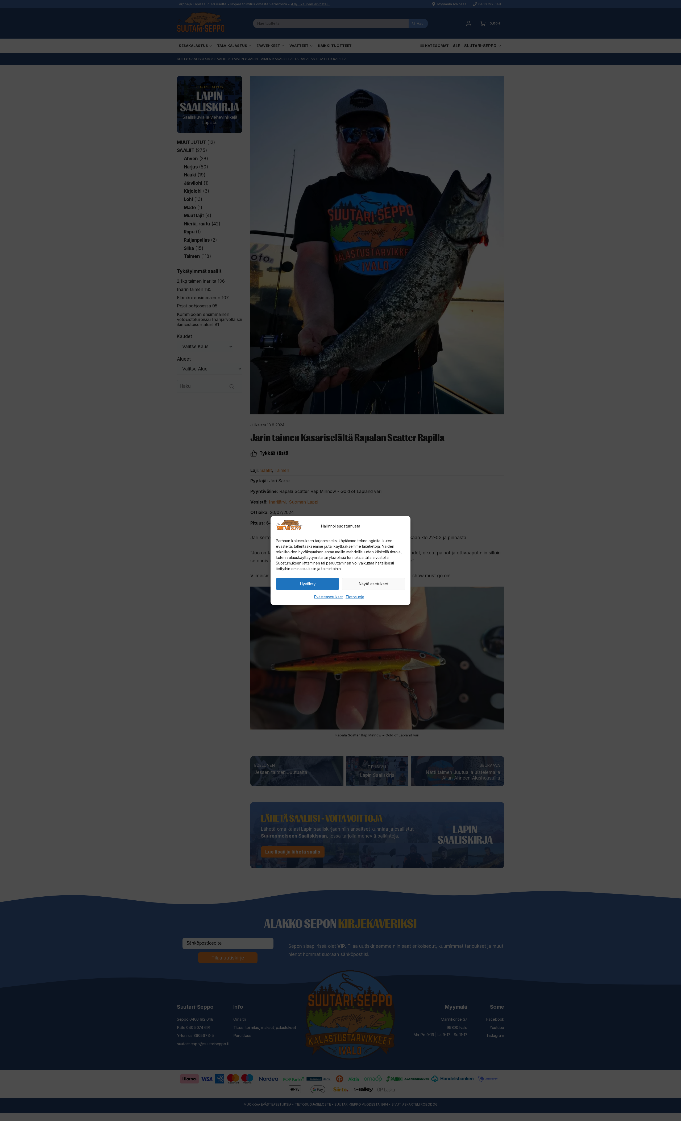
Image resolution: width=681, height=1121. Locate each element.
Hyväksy (307, 583)
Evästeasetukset (328, 597)
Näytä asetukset (373, 583)
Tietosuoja (355, 597)
